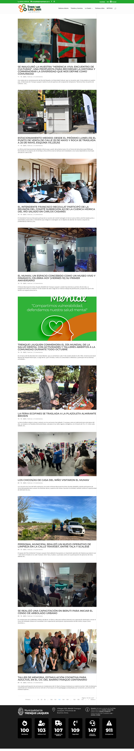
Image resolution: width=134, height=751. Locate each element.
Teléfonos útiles (99, 8)
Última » (93, 699)
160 (78, 699)
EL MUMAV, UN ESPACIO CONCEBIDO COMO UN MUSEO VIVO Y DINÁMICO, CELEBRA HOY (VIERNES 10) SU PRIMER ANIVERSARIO (56, 278)
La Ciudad (88, 8)
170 (82, 699)
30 (44, 699)
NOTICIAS (110, 8)
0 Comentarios (38, 77)
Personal (114, 2)
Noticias (29, 77)
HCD (108, 2)
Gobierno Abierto (63, 8)
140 (51, 699)
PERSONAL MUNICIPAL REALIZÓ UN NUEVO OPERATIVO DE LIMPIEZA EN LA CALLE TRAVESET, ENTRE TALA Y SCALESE (54, 545)
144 (67, 699)
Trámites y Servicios (77, 8)
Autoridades (102, 2)
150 (74, 699)
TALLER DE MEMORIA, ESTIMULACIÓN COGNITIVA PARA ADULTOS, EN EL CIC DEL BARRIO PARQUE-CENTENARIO (52, 678)
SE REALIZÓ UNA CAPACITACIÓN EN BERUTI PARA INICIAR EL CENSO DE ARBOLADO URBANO (55, 612)
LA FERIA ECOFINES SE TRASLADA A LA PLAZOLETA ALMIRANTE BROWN (57, 414)
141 (55, 699)
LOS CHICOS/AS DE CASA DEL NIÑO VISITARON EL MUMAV (53, 480)
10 (38, 699)
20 (41, 699)
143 (63, 699)
